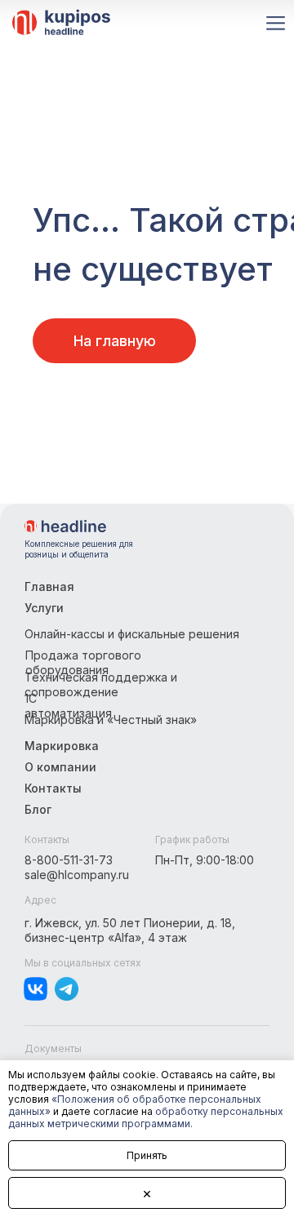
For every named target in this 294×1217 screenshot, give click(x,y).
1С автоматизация (68, 705)
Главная (49, 586)
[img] (65, 526)
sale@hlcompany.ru (76, 875)
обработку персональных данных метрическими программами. (145, 1117)
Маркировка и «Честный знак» (110, 719)
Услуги (44, 608)
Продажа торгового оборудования (83, 662)
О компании (60, 767)
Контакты (53, 788)
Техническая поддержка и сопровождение (100, 684)
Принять (147, 1155)
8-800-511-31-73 (68, 860)
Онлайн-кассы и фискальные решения (131, 634)
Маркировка (61, 746)
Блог (37, 809)
